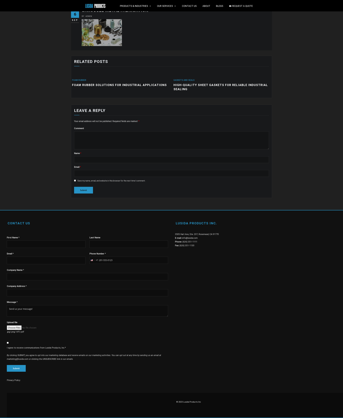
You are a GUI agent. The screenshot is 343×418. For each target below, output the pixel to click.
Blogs (219, 6)
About (206, 6)
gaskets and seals (85, 80)
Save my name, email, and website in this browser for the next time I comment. (111, 181)
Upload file (12, 322)
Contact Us (189, 6)
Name (77, 153)
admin (87, 16)
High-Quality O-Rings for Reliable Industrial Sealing (225, 85)
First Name (13, 237)
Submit (16, 368)
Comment (79, 128)
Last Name (95, 237)
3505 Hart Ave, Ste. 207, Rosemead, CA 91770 (197, 234)
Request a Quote (242, 6)
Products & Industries (134, 6)
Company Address (17, 286)
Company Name (15, 270)
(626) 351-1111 (189, 241)
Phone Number (98, 253)
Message (12, 302)
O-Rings (181, 80)
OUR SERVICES (165, 6)
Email (77, 167)
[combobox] (94, 260)
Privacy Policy (13, 380)
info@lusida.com (190, 238)
